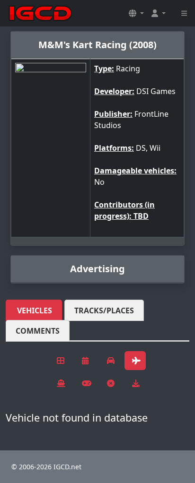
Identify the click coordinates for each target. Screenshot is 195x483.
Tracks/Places (104, 310)
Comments (38, 331)
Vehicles (34, 310)
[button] (136, 13)
